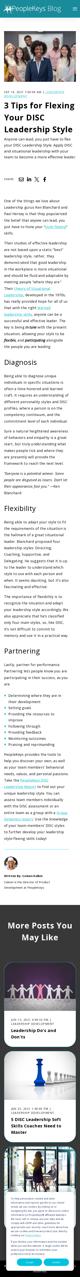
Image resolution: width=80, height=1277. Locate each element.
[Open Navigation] (75, 8)
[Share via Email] (21, 179)
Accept (29, 1262)
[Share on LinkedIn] (29, 179)
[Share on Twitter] (37, 179)
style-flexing (55, 226)
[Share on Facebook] (45, 179)
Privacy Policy (33, 1235)
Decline (56, 1262)
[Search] (70, 39)
